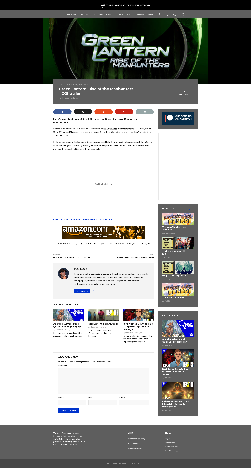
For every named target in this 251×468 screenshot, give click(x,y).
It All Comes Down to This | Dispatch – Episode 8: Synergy (138, 327)
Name (61, 398)
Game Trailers (71, 85)
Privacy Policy (133, 443)
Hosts (151, 14)
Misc (129, 14)
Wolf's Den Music (135, 448)
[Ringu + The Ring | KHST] (178, 267)
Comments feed (171, 447)
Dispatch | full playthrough (103, 324)
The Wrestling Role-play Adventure (174, 228)
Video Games (105, 14)
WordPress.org (171, 451)
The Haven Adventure (173, 297)
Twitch (119, 14)
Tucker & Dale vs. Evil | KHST (173, 252)
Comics (62, 85)
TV (93, 14)
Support (139, 14)
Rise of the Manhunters (88, 219)
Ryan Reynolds (106, 219)
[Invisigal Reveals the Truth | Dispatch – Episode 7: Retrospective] (178, 390)
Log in (167, 438)
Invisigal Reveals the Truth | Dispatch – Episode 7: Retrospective (175, 404)
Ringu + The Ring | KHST (174, 275)
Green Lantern (59, 219)
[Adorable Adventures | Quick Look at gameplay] (68, 315)
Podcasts (72, 14)
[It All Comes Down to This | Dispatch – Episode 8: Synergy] (138, 315)
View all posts (82, 291)
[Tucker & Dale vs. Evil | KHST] (178, 243)
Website (122, 398)
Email (90, 398)
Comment (62, 366)
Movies (84, 14)
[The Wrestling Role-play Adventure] (178, 219)
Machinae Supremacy (136, 438)
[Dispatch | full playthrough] (103, 315)
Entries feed (170, 442)
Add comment (185, 95)
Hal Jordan (72, 219)
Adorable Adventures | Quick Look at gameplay (67, 325)
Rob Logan (68, 330)
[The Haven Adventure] (178, 289)
